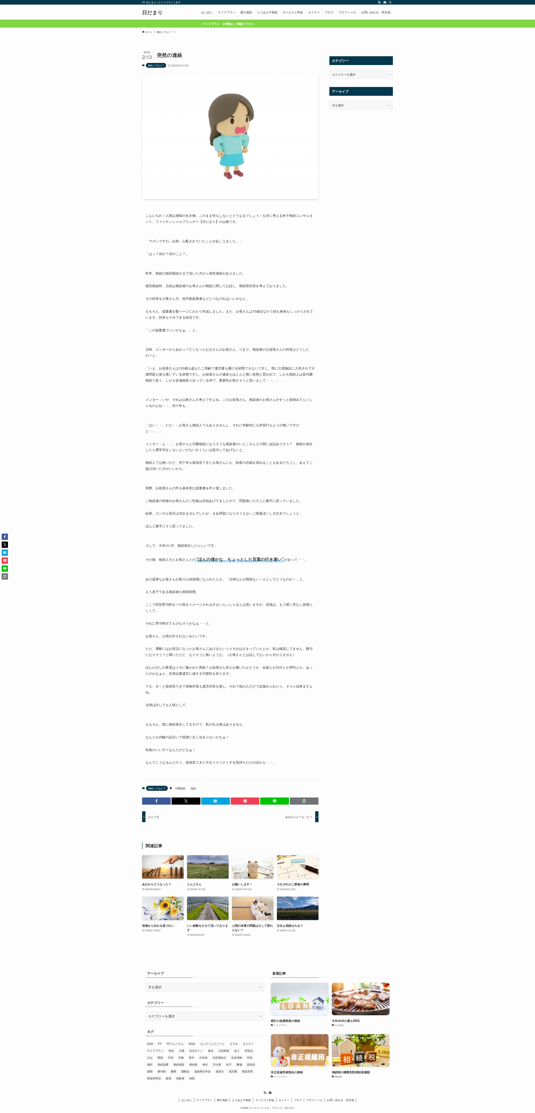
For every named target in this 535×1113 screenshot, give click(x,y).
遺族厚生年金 (202, 1071)
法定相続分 (219, 1057)
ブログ (298, 1100)
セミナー (248, 1044)
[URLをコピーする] (304, 801)
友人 (237, 1051)
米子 (229, 1064)
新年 (191, 1057)
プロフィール (314, 1100)
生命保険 (236, 1057)
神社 (205, 1064)
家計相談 (222, 1100)
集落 (168, 1078)
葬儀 (239, 1064)
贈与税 (162, 1071)
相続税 (193, 1064)
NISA (192, 1044)
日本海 (203, 1057)
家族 (160, 1057)
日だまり (152, 12)
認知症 (251, 1064)
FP (160, 1044)
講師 (150, 1071)
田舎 (249, 1057)
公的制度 (223, 1051)
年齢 (181, 1057)
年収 (170, 1057)
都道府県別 (154, 1078)
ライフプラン (155, 1051)
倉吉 (210, 1051)
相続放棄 (163, 1064)
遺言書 (233, 1071)
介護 (181, 1051)
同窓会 (249, 1051)
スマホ (234, 1044)
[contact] (384, 2)
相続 (193, 788)
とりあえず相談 (241, 1100)
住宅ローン (196, 1051)
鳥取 (192, 1078)
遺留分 (220, 1071)
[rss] (379, 2)
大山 (150, 1057)
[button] (156, 801)
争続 (171, 1051)
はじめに (186, 1100)
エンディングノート (212, 1044)
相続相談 (178, 1064)
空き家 (217, 1064)
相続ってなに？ (156, 65)
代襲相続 (180, 788)
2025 (150, 1044)
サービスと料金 (264, 1100)
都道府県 (247, 1071)
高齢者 (180, 1078)
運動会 (185, 1071)
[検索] (390, 2)
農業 (173, 1071)
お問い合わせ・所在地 (340, 1100)
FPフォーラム (175, 1044)
